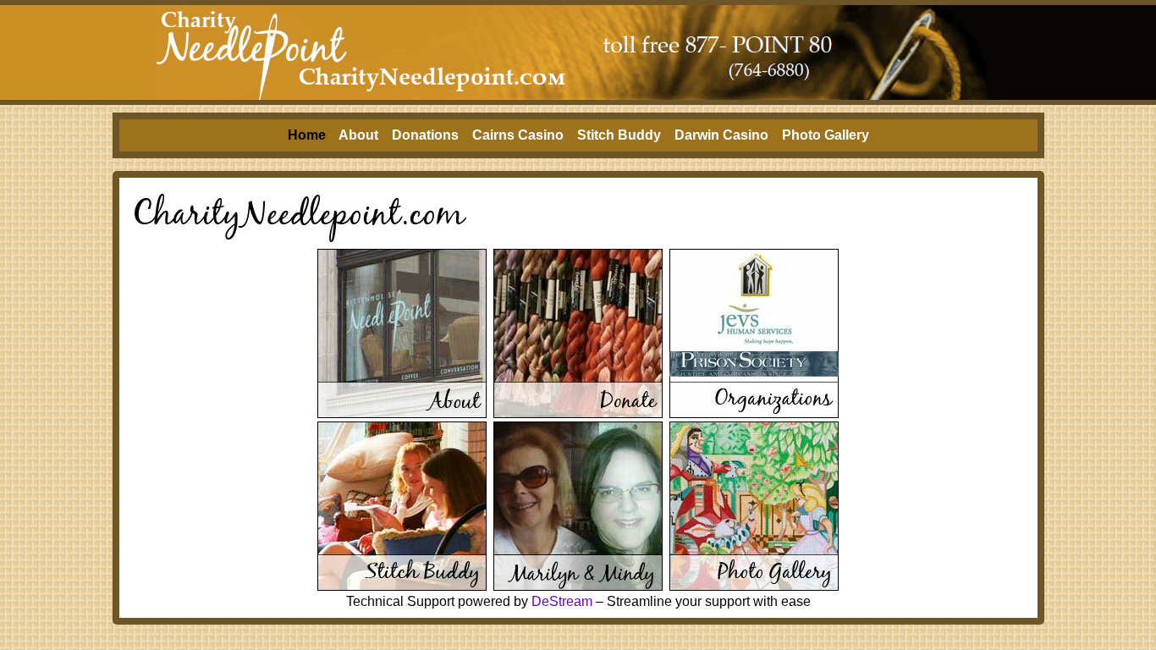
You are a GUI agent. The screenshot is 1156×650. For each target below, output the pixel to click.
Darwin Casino (721, 135)
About (358, 135)
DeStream (561, 601)
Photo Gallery (825, 135)
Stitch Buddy (619, 135)
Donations (425, 135)
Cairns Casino (518, 135)
